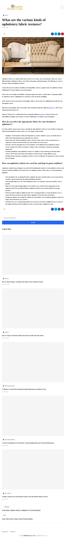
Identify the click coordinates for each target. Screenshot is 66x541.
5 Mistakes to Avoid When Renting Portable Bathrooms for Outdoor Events (24, 389)
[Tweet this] (55, 33)
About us (12, 531)
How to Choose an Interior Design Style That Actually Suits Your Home (23, 335)
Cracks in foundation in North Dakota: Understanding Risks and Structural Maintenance (28, 443)
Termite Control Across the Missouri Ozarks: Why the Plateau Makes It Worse (25, 496)
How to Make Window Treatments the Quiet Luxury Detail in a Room (22, 282)
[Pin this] (62, 33)
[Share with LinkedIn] (59, 33)
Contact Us (5, 531)
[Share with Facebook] (52, 33)
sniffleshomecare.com (29, 535)
